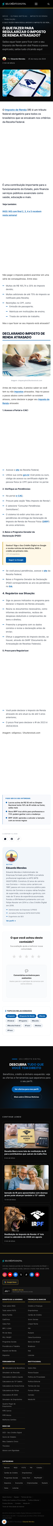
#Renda (42, 1016)
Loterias (31, 1355)
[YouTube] (10, 1274)
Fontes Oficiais (33, 1390)
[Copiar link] (18, 839)
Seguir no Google (16, 560)
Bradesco (31, 1346)
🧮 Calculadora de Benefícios (13, 1368)
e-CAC (19, 496)
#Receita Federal (13, 1026)
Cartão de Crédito (35, 1315)
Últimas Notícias (19, 16)
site (17, 470)
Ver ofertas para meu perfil (26, 1089)
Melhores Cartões (9, 1420)
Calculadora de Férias (10, 1390)
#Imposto (11, 1016)
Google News (12, 1282)
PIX (29, 1328)
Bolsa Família (7, 1315)
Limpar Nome (33, 1324)
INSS (15, 1468)
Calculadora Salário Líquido (12, 1377)
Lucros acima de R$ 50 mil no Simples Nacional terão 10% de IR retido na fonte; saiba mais (26, 805)
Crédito (39, 1468)
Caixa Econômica (34, 1337)
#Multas (38, 1026)
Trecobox (6, 1446)
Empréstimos (33, 1310)
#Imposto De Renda (27, 1016)
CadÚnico (6, 1319)
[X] (21, 1274)
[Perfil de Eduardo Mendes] (4, 59)
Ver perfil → (11, 921)
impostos (18, 391)
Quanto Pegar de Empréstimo (9, 1405)
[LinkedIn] (32, 1274)
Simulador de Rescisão (11, 1372)
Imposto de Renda (39, 16)
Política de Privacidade (36, 1377)
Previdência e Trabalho (11, 1346)
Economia (19, 1483)
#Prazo (10, 1030)
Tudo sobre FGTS (9, 1310)
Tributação (9, 19)
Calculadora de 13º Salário (12, 1381)
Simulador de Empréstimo (12, 1399)
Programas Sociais (9, 1342)
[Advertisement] (26, 153)
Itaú (29, 1351)
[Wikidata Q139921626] (33, 1513)
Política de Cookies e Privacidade (14, 1500)
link (10, 586)
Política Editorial (34, 1381)
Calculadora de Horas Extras (13, 1386)
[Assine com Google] (26, 990)
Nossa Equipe (33, 1372)
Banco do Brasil (34, 1342)
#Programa (23, 1021)
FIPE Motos (6, 1415)
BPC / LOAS (6, 1328)
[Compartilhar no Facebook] (12, 839)
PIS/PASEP (38, 1478)
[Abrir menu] (36, 4)
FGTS (24, 1468)
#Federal (10, 1021)
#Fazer (27, 1026)
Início (5, 16)
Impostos (5, 1355)
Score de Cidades (9, 1437)
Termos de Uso (34, 1386)
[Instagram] (4, 1274)
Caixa (6, 1488)
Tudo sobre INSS (8, 1306)
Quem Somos (7, 1497)
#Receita (35, 1021)
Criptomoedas (32, 1483)
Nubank (31, 1333)
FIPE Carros (6, 1411)
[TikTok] (26, 1274)
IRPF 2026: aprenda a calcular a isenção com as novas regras (26, 819)
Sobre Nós (32, 1368)
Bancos (7, 1468)
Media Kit (31, 1399)
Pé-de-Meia (7, 1333)
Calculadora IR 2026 (10, 1395)
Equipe (16, 1497)
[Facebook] (15, 1274)
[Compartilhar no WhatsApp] (5, 839)
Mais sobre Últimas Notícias (26, 1097)
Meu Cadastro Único (10, 1441)
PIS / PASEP (6, 1337)
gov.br (26, 475)
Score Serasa (33, 1319)
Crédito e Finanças (35, 1306)
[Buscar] (48, 4)
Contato (31, 1395)
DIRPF (46, 521)
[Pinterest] (37, 1274)
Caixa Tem (6, 1324)
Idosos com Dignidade (10, 1450)
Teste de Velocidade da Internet (13, 1506)
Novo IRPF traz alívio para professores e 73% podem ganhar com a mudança (26, 812)
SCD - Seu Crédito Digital (12, 1432)
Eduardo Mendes (18, 59)
